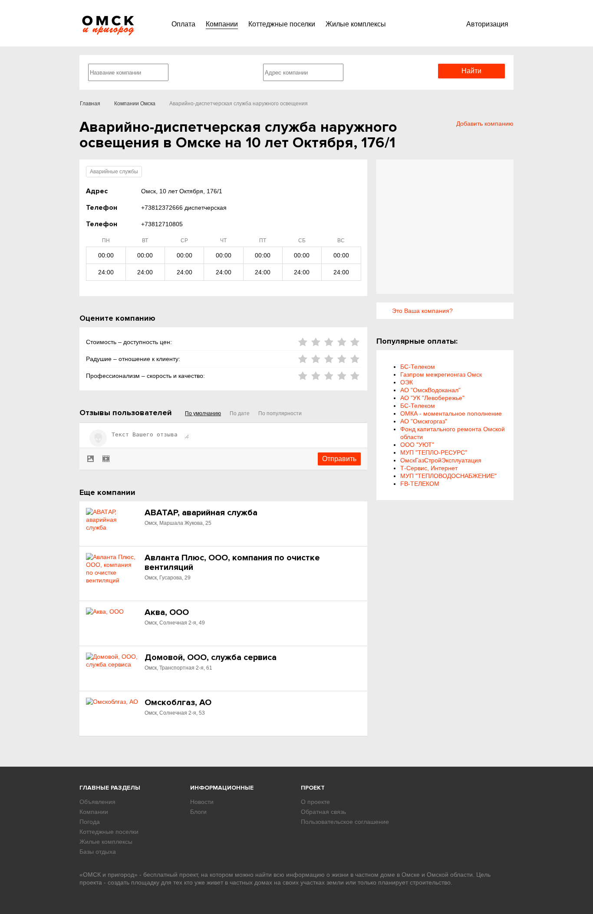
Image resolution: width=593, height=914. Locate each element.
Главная (90, 104)
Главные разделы (109, 787)
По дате (240, 413)
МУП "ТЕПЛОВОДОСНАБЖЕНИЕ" (448, 475)
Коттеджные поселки (281, 24)
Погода (89, 821)
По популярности (280, 413)
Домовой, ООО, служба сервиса (211, 657)
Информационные (222, 787)
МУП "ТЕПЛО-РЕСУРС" (433, 452)
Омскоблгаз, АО (178, 702)
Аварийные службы (114, 172)
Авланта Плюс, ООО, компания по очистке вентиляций (232, 562)
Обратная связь (323, 811)
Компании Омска (134, 104)
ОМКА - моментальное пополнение (451, 413)
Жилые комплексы (356, 24)
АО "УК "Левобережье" (432, 397)
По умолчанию (203, 413)
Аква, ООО (167, 612)
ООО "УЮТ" (417, 444)
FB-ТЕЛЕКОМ (419, 483)
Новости (202, 801)
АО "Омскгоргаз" (423, 421)
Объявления (97, 801)
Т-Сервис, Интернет (429, 468)
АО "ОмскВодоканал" (430, 390)
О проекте (315, 801)
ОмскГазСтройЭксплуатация (440, 460)
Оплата (183, 24)
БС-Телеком (417, 366)
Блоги (198, 811)
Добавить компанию (485, 123)
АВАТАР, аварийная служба (201, 512)
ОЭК (406, 382)
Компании (222, 24)
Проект (313, 787)
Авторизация (487, 24)
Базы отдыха (97, 851)
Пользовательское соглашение (345, 821)
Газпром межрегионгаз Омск (441, 374)
